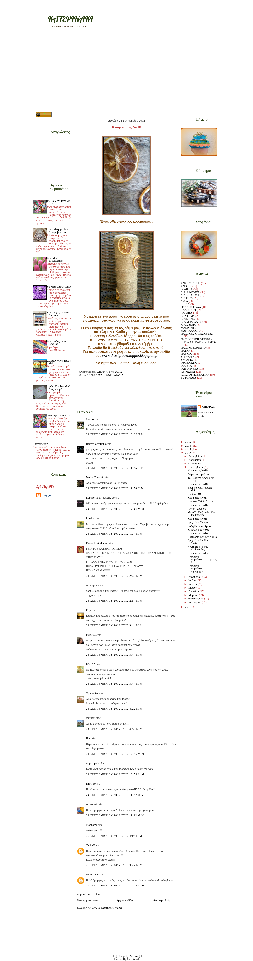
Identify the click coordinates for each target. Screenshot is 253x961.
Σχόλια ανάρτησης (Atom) (107, 907)
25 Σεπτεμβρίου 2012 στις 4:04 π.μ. (114, 836)
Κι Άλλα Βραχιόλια (198, 529)
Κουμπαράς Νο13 (198, 553)
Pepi (88, 610)
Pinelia (90, 518)
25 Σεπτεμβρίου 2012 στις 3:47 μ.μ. (114, 865)
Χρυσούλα (92, 693)
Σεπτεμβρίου (196, 467)
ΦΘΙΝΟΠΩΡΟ (189, 362)
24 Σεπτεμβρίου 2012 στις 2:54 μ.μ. (114, 600)
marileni (90, 718)
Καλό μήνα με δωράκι (58, 415)
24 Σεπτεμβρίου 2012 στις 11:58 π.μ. (115, 488)
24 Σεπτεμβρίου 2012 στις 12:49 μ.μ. (115, 509)
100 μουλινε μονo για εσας (58, 202)
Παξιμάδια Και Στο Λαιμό (202, 536)
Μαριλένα (91, 824)
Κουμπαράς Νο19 (198, 470)
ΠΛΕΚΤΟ (186, 353)
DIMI (89, 783)
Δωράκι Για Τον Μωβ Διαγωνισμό (58, 388)
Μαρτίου (193, 595)
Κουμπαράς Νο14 (198, 533)
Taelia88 (90, 845)
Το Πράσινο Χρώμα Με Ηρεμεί (201, 479)
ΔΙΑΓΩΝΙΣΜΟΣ (190, 292)
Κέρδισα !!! (194, 494)
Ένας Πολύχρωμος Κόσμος (56, 342)
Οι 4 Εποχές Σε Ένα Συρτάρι (57, 314)
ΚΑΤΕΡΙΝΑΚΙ (208, 407)
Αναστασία (92, 804)
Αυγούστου (195, 576)
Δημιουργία (92, 763)
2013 (188, 449)
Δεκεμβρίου (195, 456)
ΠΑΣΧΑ (185, 350)
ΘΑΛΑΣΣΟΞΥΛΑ (191, 307)
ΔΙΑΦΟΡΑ (187, 298)
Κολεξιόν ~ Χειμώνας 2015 (58, 362)
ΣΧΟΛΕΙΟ (187, 359)
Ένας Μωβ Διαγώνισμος (54, 259)
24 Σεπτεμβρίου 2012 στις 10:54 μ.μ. (115, 774)
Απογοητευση (40, 443)
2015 (188, 441)
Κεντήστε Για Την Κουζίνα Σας (198, 548)
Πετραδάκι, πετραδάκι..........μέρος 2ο (202, 559)
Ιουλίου (193, 580)
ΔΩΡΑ (184, 301)
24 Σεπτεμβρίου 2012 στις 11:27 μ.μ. (115, 795)
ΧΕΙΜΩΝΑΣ (188, 371)
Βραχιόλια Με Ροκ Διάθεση (198, 542)
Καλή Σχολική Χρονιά (200, 526)
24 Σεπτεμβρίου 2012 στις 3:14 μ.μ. (114, 625)
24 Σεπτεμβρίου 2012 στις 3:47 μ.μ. (114, 683)
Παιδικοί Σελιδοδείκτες (201, 501)
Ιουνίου (193, 584)
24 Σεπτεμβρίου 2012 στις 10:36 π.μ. (115, 434)
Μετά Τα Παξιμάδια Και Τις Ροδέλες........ (201, 514)
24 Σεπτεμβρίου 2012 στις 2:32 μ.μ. (114, 575)
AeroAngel (135, 956)
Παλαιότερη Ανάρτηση (163, 900)
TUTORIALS (188, 377)
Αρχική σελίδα (124, 900)
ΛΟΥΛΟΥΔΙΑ (188, 324)
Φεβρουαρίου (196, 598)
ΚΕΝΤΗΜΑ (188, 315)
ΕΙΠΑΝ (185, 304)
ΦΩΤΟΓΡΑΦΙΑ (189, 368)
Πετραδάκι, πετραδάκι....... (198, 567)
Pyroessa (91, 634)
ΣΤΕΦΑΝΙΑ (188, 356)
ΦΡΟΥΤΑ (186, 365)
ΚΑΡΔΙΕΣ (186, 313)
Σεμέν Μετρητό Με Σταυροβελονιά (57, 231)
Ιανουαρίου (195, 602)
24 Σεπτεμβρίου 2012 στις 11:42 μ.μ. (115, 815)
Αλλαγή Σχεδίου (197, 508)
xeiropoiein (92, 874)
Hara (88, 738)
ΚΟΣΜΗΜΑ (188, 318)
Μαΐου (192, 587)
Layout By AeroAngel (126, 959)
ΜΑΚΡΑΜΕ (188, 327)
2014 (188, 445)
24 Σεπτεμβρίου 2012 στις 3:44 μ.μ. (114, 654)
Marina (90, 419)
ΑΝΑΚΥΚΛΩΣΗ (95, 375)
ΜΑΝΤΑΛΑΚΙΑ (190, 330)
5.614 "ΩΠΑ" (195, 572)
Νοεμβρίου (195, 459)
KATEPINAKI (70, 19)
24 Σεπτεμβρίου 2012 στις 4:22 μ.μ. (114, 708)
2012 (188, 452)
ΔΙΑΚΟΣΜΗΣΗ (190, 295)
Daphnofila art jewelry (98, 497)
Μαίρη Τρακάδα (95, 477)
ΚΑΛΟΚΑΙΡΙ (188, 310)
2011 (188, 606)
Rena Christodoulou (97, 543)
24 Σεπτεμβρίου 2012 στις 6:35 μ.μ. (114, 729)
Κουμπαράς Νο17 (198, 497)
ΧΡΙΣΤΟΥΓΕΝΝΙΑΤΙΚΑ (195, 374)
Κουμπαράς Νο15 (198, 518)
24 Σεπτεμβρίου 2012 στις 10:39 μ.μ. (115, 753)
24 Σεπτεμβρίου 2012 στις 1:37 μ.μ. (114, 533)
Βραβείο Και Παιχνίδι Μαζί (200, 489)
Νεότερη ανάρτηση (87, 900)
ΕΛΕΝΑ (90, 664)
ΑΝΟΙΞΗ (186, 286)
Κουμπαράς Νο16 (198, 505)
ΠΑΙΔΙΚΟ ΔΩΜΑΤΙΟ (193, 347)
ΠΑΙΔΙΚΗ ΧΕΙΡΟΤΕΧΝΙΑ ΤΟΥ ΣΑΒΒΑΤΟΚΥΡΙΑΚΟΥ (199, 341)
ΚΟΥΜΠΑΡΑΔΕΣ (114, 375)
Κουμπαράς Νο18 (198, 484)
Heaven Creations (96, 443)
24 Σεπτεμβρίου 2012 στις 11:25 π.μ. (115, 467)
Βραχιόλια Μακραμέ (199, 522)
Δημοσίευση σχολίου (89, 894)
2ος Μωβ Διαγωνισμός (58, 286)
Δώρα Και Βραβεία (198, 474)
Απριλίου (194, 591)
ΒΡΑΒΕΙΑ (187, 289)
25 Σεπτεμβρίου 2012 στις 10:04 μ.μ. (115, 885)
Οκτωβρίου (195, 463)
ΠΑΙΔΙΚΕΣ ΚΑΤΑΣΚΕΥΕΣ (197, 333)
